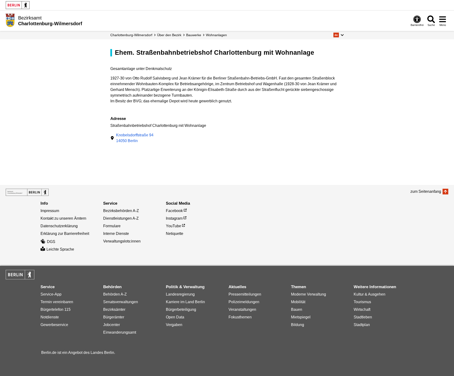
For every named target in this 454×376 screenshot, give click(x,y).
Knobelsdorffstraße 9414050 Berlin (134, 138)
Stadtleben (363, 317)
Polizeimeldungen (244, 302)
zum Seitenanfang (425, 191)
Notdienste (50, 317)
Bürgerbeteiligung (181, 309)
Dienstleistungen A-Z (121, 218)
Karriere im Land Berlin (185, 302)
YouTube (173, 226)
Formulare (112, 226)
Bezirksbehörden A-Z (121, 211)
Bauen (296, 309)
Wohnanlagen (216, 35)
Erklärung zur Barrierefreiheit (65, 234)
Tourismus (362, 302)
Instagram (174, 218)
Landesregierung (180, 294)
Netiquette (174, 234)
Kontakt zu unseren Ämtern (63, 218)
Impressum (50, 211)
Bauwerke (193, 35)
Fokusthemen (240, 317)
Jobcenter (111, 325)
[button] (338, 35)
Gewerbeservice (54, 325)
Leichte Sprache (60, 249)
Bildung (297, 325)
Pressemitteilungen (245, 294)
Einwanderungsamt (119, 332)
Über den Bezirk (169, 35)
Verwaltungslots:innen (122, 241)
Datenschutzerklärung (59, 226)
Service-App (51, 294)
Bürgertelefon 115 (56, 309)
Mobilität (298, 302)
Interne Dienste (116, 234)
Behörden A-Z (115, 294)
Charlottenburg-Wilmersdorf (131, 35)
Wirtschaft (362, 309)
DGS (51, 242)
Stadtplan (362, 325)
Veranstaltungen (242, 309)
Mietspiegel (301, 317)
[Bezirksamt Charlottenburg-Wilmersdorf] (27, 192)
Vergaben (174, 325)
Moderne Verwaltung (308, 294)
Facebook (174, 211)
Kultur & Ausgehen (369, 294)
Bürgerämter (113, 317)
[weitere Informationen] (10, 20)
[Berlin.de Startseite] (18, 5)
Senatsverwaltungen (120, 302)
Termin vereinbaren (57, 302)
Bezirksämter (114, 309)
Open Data (175, 317)
